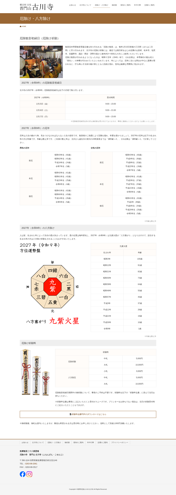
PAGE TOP (170, 478)
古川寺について (38, 442)
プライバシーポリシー (119, 442)
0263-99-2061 (31, 464)
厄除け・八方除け (54, 442)
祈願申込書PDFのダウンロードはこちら (88, 414)
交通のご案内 (103, 442)
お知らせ (25, 442)
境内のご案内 (78, 442)
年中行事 (90, 442)
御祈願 (67, 442)
